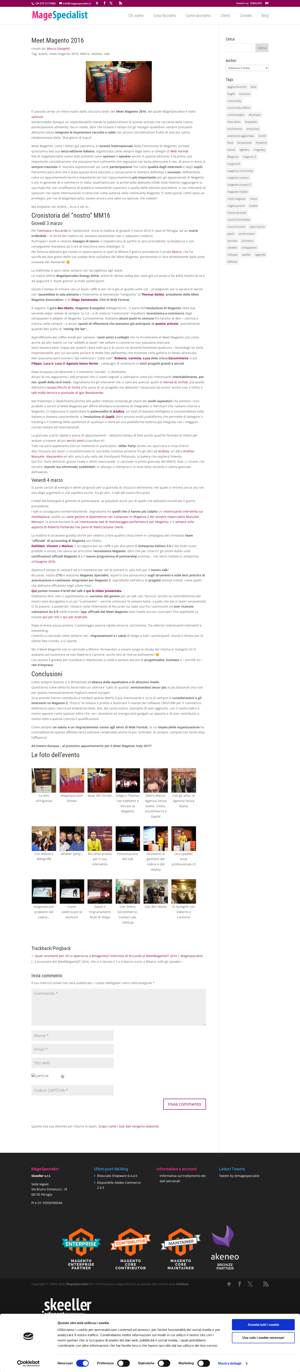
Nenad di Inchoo (175, 382)
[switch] (123, 1363)
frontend (261, 142)
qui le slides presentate (103, 591)
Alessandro (54, 456)
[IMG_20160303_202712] (71, 838)
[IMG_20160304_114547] (127, 838)
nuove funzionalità (239, 219)
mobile (253, 206)
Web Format (179, 151)
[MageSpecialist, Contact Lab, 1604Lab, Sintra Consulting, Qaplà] (127, 891)
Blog (265, 16)
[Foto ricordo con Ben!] (155, 891)
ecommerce (235, 129)
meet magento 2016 (63, 54)
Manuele (37, 456)
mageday (259, 150)
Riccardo (61, 230)
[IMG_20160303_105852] (127, 780)
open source (257, 226)
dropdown (251, 122)
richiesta (182, 1284)
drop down (234, 122)
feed (230, 142)
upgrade (260, 254)
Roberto (120, 358)
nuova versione (237, 212)
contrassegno (236, 115)
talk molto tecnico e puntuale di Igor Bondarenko (67, 393)
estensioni (253, 129)
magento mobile (238, 192)
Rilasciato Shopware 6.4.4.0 (117, 1176)
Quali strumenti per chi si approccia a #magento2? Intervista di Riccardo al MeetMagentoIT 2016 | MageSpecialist (119, 956)
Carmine (134, 358)
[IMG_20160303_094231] (71, 780)
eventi (42, 54)
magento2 (234, 164)
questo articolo (166, 324)
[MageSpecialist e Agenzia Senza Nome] (183, 780)
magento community (240, 171)
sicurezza (247, 241)
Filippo (36, 363)
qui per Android (74, 617)
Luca (146, 358)
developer (255, 115)
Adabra (118, 411)
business (244, 94)
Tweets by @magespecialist (239, 1176)
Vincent (52, 546)
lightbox (244, 150)
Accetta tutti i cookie (263, 1324)
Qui (34, 591)
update (246, 254)
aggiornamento (237, 87)
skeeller (97, 54)
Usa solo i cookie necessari (263, 1337)
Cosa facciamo (165, 16)
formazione (244, 142)
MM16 (84, 54)
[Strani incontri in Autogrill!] (183, 891)
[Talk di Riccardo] (99, 838)
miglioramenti (236, 206)
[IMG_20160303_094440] (99, 780)
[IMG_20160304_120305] (71, 891)
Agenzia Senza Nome (82, 363)
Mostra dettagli (230, 1363)
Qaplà (109, 417)
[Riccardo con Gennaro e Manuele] (43, 838)
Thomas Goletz (152, 294)
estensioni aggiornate (241, 136)
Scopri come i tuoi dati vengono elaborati (128, 1126)
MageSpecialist (77, 1284)
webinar (232, 261)
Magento (233, 157)
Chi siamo (136, 16)
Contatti (246, 16)
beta (253, 87)
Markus (67, 546)
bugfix (231, 94)
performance (247, 234)
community (234, 101)
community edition (239, 108)
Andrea (163, 451)
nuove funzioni (236, 226)
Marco (176, 252)
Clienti (225, 16)
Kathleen (38, 546)
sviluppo (233, 254)
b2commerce (178, 358)
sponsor (37, 117)
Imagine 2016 (45, 561)
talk (107, 54)
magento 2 (249, 157)
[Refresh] (62, 1076)
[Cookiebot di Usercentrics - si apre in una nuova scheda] (28, 1363)
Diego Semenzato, (85, 300)
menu (253, 199)
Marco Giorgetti (58, 48)
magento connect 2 (239, 184)
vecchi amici (76, 440)
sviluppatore (249, 247)
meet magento (237, 199)
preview (232, 241)
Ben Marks (66, 308)
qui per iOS (51, 617)
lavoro (231, 150)
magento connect (238, 177)
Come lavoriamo (198, 16)
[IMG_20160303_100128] (43, 780)
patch (231, 234)
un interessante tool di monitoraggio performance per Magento (121, 522)
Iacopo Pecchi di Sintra (64, 387)
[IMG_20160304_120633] (43, 891)
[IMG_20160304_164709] (99, 891)
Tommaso (44, 230)
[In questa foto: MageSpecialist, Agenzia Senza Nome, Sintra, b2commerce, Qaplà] (155, 780)
